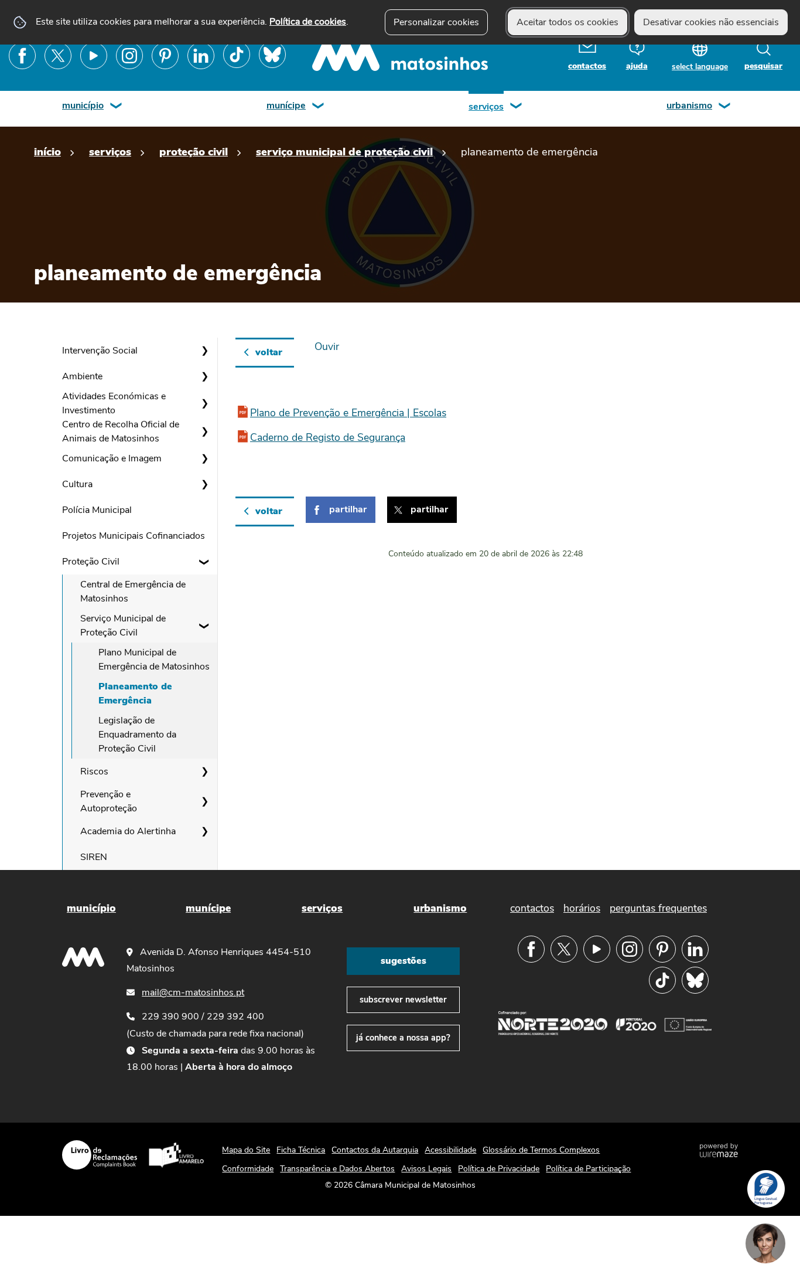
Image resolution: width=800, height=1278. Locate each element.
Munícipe (286, 105)
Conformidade (247, 1168)
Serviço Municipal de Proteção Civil (344, 151)
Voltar (268, 352)
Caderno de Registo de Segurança (327, 437)
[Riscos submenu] (204, 771)
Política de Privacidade (498, 1168)
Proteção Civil (193, 151)
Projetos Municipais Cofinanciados (133, 535)
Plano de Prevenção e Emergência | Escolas (348, 413)
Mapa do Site (246, 1149)
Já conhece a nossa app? (403, 1038)
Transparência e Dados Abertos (337, 1168)
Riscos (94, 771)
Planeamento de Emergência (135, 693)
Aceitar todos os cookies (567, 22)
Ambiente (82, 376)
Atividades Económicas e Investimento (114, 403)
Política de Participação (588, 1168)
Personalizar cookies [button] (436, 22)
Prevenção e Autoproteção (108, 801)
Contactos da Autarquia (374, 1149)
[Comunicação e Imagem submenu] (204, 458)
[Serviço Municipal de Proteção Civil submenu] (204, 626)
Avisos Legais (426, 1168)
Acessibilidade (450, 1149)
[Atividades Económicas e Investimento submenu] (204, 403)
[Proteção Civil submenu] (204, 562)
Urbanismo (689, 105)
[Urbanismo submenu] (725, 107)
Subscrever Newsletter (403, 999)
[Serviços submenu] (516, 107)
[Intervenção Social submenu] (204, 350)
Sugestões (403, 960)
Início (47, 151)
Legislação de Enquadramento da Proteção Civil (137, 734)
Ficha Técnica (300, 1149)
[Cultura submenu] (204, 484)
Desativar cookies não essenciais (711, 22)
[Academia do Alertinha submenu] (204, 831)
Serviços (486, 106)
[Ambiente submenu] (204, 376)
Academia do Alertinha (128, 831)
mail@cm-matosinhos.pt (193, 992)
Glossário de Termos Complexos (541, 1149)
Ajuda (637, 66)
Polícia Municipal (97, 510)
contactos (587, 66)
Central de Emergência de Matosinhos (133, 591)
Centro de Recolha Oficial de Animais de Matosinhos (120, 431)
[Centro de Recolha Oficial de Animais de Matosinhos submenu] (204, 431)
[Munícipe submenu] (318, 107)
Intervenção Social (100, 350)
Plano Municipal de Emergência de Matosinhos (154, 659)
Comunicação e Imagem (112, 458)
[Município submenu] (116, 107)
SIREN (93, 857)
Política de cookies (307, 21)
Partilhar (348, 509)
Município (83, 105)
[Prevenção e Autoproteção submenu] (204, 801)
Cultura (77, 484)
